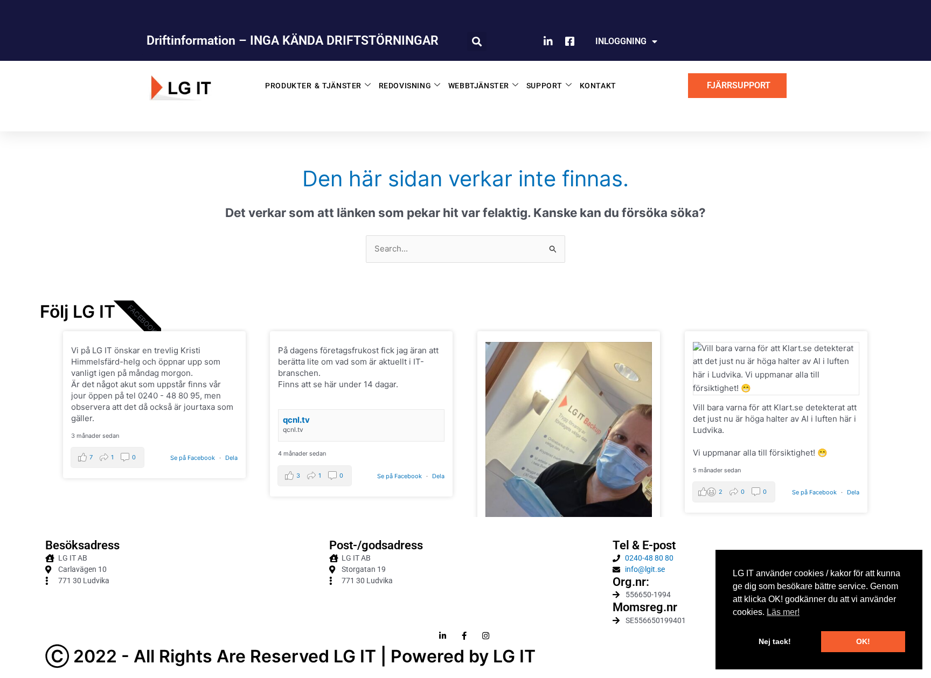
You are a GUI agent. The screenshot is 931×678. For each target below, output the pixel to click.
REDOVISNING (405, 85)
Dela (231, 458)
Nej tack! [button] (775, 641)
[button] (477, 41)
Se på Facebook (193, 458)
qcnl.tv (296, 420)
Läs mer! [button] (783, 612)
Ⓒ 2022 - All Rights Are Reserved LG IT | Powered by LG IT (290, 656)
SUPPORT (544, 85)
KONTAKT (598, 85)
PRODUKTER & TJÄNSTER (313, 85)
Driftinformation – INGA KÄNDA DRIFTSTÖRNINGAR (293, 40)
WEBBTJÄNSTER (478, 85)
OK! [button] (863, 641)
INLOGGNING (621, 41)
